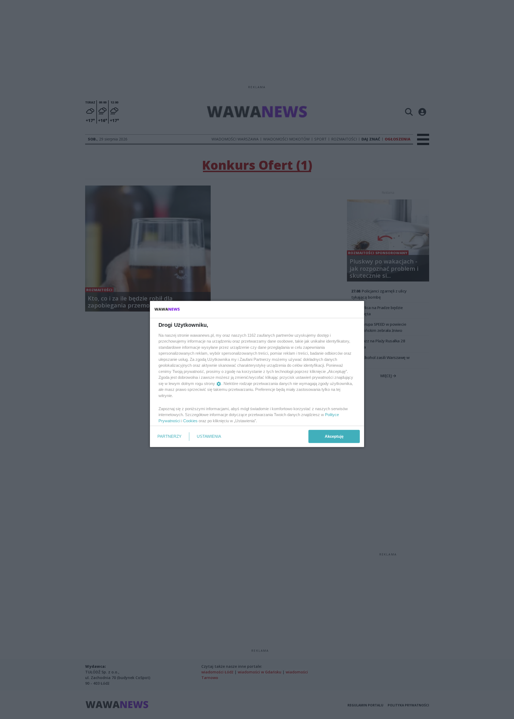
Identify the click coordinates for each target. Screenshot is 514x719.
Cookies (190, 420)
